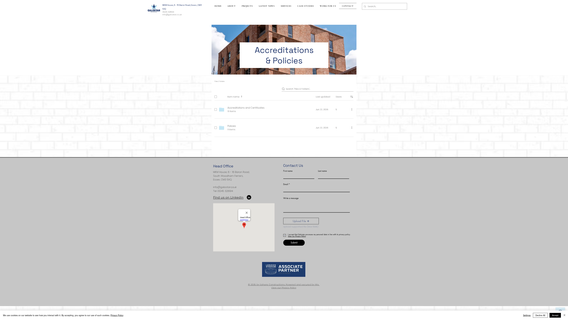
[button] (301, 221)
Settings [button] (527, 315)
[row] (284, 96)
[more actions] (352, 109)
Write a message (290, 198)
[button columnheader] (352, 97)
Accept (555, 315)
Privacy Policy (116, 315)
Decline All (540, 315)
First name (287, 171)
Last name (322, 171)
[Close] (564, 315)
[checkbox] (215, 97)
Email (285, 184)
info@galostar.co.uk (172, 14)
